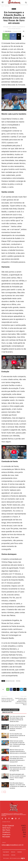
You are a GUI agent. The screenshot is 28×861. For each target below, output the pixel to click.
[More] (23, 36)
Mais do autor (7, 712)
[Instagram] (15, 818)
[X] (14, 689)
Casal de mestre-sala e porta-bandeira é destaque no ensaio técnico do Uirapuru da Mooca (21, 701)
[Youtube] (12, 818)
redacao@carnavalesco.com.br (12, 845)
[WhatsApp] (7, 689)
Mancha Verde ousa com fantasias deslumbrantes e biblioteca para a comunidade (18, 751)
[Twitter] (5, 818)
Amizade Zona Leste (10, 680)
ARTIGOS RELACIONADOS (10, 710)
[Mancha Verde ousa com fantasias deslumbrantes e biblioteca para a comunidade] (5, 751)
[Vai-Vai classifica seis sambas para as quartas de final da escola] (5, 735)
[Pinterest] (9, 818)
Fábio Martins (8, 31)
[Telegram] (21, 689)
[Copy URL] (18, 689)
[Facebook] (11, 689)
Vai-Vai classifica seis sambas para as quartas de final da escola (17, 735)
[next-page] (5, 792)
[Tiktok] (19, 818)
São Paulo (7, 6)
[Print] (24, 689)
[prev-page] (2, 792)
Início (2, 6)
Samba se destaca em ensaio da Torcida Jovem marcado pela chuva (7, 700)
